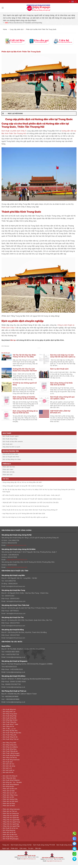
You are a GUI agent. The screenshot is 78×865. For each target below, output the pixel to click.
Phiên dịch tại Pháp (9, 803)
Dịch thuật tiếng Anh (9, 709)
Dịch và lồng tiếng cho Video (12, 459)
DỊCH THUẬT (7, 433)
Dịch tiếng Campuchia (9, 745)
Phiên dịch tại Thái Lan (10, 811)
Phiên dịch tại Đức (8, 797)
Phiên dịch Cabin (8, 469)
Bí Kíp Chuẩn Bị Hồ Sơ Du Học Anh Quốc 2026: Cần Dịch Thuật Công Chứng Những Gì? (30, 510)
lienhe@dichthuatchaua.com (15, 586)
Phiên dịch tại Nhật (9, 805)
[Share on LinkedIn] (45, 350)
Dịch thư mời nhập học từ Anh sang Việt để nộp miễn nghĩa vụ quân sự (62, 357)
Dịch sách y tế (7, 768)
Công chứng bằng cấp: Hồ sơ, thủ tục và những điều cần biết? (22, 482)
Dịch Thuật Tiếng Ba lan (10, 751)
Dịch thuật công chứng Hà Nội (21, 845)
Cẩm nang (23, 848)
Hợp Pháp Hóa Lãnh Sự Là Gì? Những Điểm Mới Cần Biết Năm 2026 (24, 513)
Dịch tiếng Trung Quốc (10, 713)
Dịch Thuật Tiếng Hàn (9, 735)
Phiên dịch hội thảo (9, 467)
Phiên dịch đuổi (7, 474)
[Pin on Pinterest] (42, 350)
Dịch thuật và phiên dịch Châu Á (14, 131)
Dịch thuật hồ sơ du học (10, 828)
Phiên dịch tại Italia (9, 791)
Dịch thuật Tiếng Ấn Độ (10, 737)
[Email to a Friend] (40, 350)
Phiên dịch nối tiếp (8, 472)
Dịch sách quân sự (8, 770)
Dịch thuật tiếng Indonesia (11, 759)
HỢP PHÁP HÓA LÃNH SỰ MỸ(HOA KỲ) (60, 412)
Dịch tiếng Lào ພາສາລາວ (10, 747)
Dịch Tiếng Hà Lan (8, 726)
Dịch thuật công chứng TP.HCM (44, 845)
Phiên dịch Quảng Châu (10, 799)
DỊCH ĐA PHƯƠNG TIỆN (11, 451)
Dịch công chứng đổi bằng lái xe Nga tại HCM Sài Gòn (25, 412)
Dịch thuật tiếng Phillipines (11, 780)
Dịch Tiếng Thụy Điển (9, 742)
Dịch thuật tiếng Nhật (9, 718)
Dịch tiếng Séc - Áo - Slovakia (12, 782)
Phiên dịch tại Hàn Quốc (10, 801)
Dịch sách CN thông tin (10, 776)
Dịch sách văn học (8, 764)
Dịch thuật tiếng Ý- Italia (10, 724)
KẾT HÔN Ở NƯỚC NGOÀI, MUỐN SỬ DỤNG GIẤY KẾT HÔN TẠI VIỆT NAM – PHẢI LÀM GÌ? (31, 495)
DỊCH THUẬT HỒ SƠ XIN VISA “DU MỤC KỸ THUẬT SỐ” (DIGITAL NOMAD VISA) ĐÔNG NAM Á (32, 499)
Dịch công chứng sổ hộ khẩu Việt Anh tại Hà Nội (61, 384)
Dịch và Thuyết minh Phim (11, 456)
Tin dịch (30, 848)
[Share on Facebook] (36, 350)
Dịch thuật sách (7, 444)
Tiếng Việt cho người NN (10, 815)
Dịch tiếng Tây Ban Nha (10, 730)
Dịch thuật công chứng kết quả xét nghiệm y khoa (62, 398)
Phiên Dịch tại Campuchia (11, 813)
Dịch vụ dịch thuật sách (59, 369)
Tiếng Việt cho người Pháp (11, 826)
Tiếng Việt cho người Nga (11, 824)
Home (5, 29)
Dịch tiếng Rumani (8, 786)
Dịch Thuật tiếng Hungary (11, 753)
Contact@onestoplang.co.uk (15, 657)
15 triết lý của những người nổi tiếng (25, 384)
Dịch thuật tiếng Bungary (10, 838)
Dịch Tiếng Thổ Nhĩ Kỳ (10, 757)
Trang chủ (5, 845)
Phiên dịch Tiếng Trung (10, 795)
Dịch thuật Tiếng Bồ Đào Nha (12, 733)
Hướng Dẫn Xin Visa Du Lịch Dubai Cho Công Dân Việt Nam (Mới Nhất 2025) (25, 370)
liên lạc (13, 340)
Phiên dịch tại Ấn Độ (9, 832)
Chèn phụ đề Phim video (10, 454)
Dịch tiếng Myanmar (9, 830)
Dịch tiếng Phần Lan (9, 711)
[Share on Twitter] (38, 350)
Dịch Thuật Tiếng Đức (9, 722)
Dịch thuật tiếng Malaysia (11, 784)
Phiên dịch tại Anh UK (9, 793)
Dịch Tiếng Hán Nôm (9, 778)
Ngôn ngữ (5, 848)
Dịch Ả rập (6, 728)
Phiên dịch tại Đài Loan (10, 788)
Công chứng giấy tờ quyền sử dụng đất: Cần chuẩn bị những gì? (23, 486)
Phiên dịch (14, 848)
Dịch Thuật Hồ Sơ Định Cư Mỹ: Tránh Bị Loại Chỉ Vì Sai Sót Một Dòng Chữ (26, 506)
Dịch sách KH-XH (8, 772)
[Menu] (3, 7)
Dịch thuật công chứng (10, 439)
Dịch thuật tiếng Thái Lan (11, 739)
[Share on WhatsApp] (33, 350)
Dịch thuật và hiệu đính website (13, 441)
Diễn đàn (38, 848)
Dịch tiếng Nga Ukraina (10, 720)
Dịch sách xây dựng (9, 766)
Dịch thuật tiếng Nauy (10, 749)
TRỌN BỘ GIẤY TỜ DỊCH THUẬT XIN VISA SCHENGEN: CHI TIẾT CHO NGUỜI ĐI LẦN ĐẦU (31, 502)
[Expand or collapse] (6, 113)
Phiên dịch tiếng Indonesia (11, 809)
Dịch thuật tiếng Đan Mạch (11, 755)
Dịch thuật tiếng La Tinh (10, 836)
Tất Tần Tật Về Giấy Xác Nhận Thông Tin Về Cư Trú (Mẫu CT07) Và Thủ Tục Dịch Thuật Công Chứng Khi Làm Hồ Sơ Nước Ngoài (39, 490)
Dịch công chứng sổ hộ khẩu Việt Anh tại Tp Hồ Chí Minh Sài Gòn (25, 399)
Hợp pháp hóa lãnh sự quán (11, 447)
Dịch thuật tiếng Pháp (9, 716)
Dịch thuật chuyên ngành (11, 436)
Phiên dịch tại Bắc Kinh (10, 834)
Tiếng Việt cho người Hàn (11, 817)
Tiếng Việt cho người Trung (11, 822)
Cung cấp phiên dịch (17, 29)
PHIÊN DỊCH (7, 464)
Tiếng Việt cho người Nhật (11, 819)
